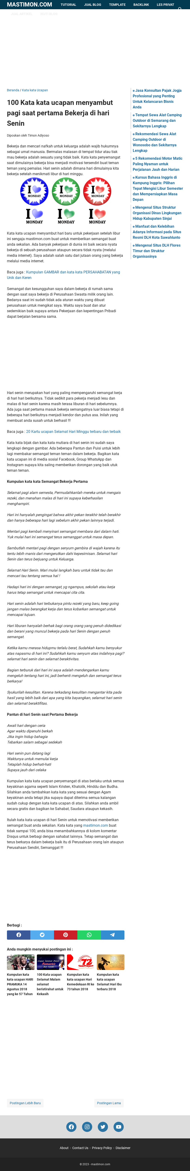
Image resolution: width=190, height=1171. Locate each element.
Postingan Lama (109, 1103)
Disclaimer (123, 1148)
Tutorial (68, 4)
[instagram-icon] (87, 1127)
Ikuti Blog (49, 14)
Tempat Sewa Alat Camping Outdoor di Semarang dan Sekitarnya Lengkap (157, 120)
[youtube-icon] (119, 1127)
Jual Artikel (21, 14)
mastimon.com (29, 4)
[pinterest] (65, 935)
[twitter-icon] (103, 1127)
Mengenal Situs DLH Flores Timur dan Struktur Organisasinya (156, 251)
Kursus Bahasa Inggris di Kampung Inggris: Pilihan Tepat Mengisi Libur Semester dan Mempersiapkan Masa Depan (158, 188)
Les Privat (165, 4)
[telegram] (112, 935)
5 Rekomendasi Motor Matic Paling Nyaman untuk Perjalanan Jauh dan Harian (157, 164)
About (64, 1148)
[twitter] (42, 935)
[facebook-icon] (71, 1127)
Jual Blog (92, 4)
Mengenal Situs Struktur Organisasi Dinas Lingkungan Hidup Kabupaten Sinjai (157, 213)
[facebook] (18, 935)
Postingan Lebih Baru (25, 1103)
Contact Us (80, 1148)
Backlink (141, 4)
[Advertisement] (95, 48)
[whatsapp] (89, 935)
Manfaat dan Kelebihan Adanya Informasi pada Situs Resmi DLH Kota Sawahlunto (157, 232)
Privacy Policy (102, 1148)
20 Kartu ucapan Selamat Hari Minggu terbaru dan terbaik (73, 431)
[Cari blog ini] (180, 9)
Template (117, 4)
